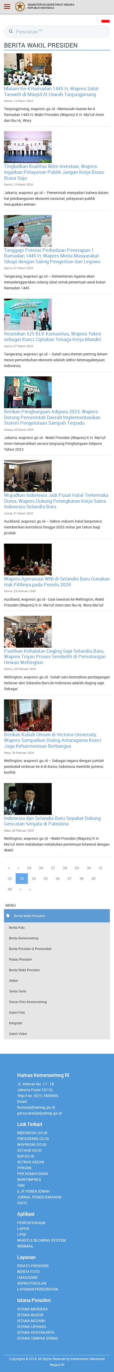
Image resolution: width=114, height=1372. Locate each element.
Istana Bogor (30, 1314)
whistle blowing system (41, 1240)
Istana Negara (31, 1320)
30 (89, 867)
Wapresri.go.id (31, 1144)
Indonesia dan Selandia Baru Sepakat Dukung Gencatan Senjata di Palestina (52, 821)
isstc (22, 1202)
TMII (21, 1185)
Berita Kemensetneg (23, 938)
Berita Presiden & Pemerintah (30, 949)
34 (34, 878)
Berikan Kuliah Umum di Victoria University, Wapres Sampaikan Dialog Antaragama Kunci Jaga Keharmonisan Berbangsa (52, 740)
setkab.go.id (29, 1150)
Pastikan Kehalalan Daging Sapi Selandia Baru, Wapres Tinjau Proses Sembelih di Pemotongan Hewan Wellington (55, 656)
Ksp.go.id (25, 1156)
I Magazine (27, 1277)
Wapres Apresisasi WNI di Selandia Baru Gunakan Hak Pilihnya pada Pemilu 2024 (57, 581)
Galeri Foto (17, 1012)
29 (77, 867)
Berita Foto (17, 928)
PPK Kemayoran (32, 1173)
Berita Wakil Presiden (24, 970)
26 (41, 867)
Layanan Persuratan (37, 1289)
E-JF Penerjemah (33, 1191)
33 (22, 878)
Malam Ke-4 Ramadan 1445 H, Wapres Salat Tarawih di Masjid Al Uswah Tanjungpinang (51, 91)
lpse (21, 1234)
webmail (25, 1246)
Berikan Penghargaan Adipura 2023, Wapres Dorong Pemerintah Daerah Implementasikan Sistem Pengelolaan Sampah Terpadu (52, 417)
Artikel (13, 981)
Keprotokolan (31, 1283)
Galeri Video (18, 1034)
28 (65, 867)
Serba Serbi (17, 991)
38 (81, 878)
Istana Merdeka (32, 1308)
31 (101, 867)
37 (69, 878)
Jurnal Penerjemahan (39, 1196)
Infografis (15, 1023)
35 (45, 878)
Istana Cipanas (31, 1326)
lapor (23, 1228)
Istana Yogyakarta (35, 1332)
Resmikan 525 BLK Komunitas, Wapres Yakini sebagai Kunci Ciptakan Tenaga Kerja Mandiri (52, 336)
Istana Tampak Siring (37, 1338)
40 (10, 889)
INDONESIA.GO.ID (32, 1132)
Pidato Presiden (20, 959)
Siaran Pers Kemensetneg (28, 1002)
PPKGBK (24, 1167)
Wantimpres (29, 1179)
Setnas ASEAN (30, 1161)
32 (10, 878)
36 (57, 878)
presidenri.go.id (33, 1138)
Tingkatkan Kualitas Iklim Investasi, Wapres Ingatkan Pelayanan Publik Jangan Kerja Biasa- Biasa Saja (54, 172)
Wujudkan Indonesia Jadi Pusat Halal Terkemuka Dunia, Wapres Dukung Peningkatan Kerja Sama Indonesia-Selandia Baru (56, 501)
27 (53, 867)
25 (29, 867)
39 (93, 878)
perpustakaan (31, 1222)
